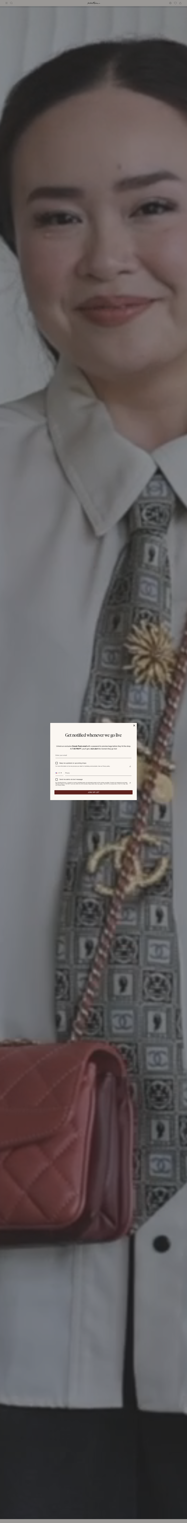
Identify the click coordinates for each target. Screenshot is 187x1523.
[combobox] (59, 773)
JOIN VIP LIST (93, 792)
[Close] (134, 725)
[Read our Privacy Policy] (130, 766)
